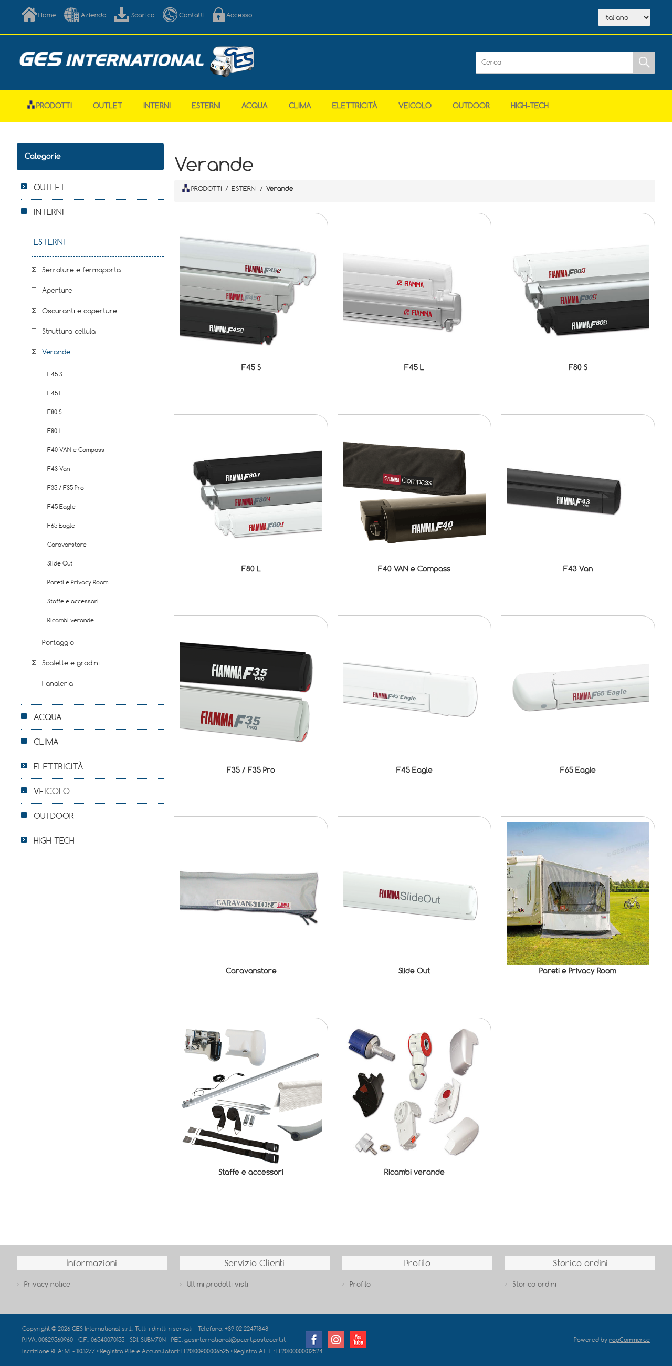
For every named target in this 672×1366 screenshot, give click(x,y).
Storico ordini (534, 1284)
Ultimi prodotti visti (217, 1284)
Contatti (192, 15)
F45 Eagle (414, 770)
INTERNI (157, 105)
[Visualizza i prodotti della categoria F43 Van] (578, 491)
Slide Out (414, 970)
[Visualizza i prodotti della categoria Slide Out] (414, 893)
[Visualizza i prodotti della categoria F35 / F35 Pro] (251, 692)
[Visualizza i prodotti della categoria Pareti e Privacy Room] (578, 893)
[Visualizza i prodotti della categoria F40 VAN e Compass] (414, 491)
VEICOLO (415, 105)
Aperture (57, 290)
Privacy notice (47, 1284)
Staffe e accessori (251, 1172)
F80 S (578, 367)
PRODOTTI (206, 188)
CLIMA (300, 105)
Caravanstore (251, 970)
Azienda (94, 15)
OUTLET (107, 105)
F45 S (251, 367)
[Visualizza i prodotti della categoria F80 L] (251, 491)
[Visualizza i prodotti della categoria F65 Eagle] (578, 692)
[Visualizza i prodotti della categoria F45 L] (414, 290)
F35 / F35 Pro (251, 770)
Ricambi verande (414, 1172)
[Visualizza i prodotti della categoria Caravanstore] (251, 893)
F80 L (251, 568)
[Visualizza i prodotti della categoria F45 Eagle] (414, 692)
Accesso (239, 15)
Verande (56, 351)
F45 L (414, 367)
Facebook (314, 1339)
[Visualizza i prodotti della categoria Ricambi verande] (414, 1094)
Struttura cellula (69, 331)
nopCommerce (629, 1339)
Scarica (143, 15)
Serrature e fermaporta (81, 269)
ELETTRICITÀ (354, 105)
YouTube (358, 1339)
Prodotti (54, 105)
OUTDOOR (471, 105)
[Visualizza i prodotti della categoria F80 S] (578, 290)
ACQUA (255, 105)
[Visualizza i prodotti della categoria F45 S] (251, 290)
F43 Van (578, 568)
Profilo (360, 1284)
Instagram (336, 1339)
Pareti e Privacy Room (577, 970)
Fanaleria (57, 683)
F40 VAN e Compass (414, 568)
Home (47, 15)
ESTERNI (206, 105)
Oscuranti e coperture (79, 310)
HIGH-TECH (530, 105)
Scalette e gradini (71, 662)
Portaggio (58, 642)
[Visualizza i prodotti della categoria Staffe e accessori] (251, 1094)
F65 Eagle (578, 770)
